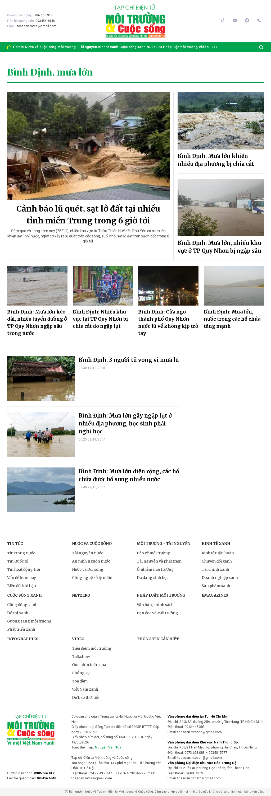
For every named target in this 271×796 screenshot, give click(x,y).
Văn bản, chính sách (155, 604)
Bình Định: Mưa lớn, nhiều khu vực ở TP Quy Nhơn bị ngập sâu (219, 247)
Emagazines (215, 595)
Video (204, 47)
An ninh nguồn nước (91, 561)
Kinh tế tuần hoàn (218, 553)
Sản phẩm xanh (216, 585)
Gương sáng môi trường (29, 621)
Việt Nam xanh (85, 689)
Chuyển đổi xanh (217, 561)
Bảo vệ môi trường (153, 553)
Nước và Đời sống (87, 569)
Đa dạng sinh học (153, 577)
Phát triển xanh (21, 629)
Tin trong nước (21, 553)
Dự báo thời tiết (85, 697)
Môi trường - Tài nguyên (77, 47)
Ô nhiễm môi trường (155, 569)
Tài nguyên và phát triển (159, 561)
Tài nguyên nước (87, 553)
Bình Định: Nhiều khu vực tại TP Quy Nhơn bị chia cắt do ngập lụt (100, 319)
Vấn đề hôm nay (21, 577)
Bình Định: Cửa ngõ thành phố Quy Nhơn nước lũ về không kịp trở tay (168, 322)
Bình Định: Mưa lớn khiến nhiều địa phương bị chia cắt (216, 160)
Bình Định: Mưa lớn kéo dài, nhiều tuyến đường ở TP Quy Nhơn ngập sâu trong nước (37, 322)
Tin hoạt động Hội (23, 569)
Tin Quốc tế (17, 561)
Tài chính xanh (215, 569)
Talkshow (81, 656)
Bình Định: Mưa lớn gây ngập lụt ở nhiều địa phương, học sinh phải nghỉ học (125, 423)
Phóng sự (81, 673)
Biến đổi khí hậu (21, 585)
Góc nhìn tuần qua (89, 664)
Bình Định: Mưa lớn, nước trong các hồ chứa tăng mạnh (232, 319)
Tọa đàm (80, 681)
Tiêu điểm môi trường (91, 648)
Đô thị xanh (17, 613)
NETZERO (154, 47)
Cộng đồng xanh (22, 604)
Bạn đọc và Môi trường (157, 613)
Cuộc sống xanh (132, 47)
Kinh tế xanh (108, 47)
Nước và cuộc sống (40, 47)
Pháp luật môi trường (180, 47)
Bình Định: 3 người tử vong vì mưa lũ (129, 360)
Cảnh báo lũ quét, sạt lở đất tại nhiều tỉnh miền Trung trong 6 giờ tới (88, 215)
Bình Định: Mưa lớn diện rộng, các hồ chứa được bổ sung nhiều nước (129, 475)
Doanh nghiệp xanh (220, 577)
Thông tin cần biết (158, 638)
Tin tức (18, 47)
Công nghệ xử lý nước (92, 577)
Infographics (22, 638)
